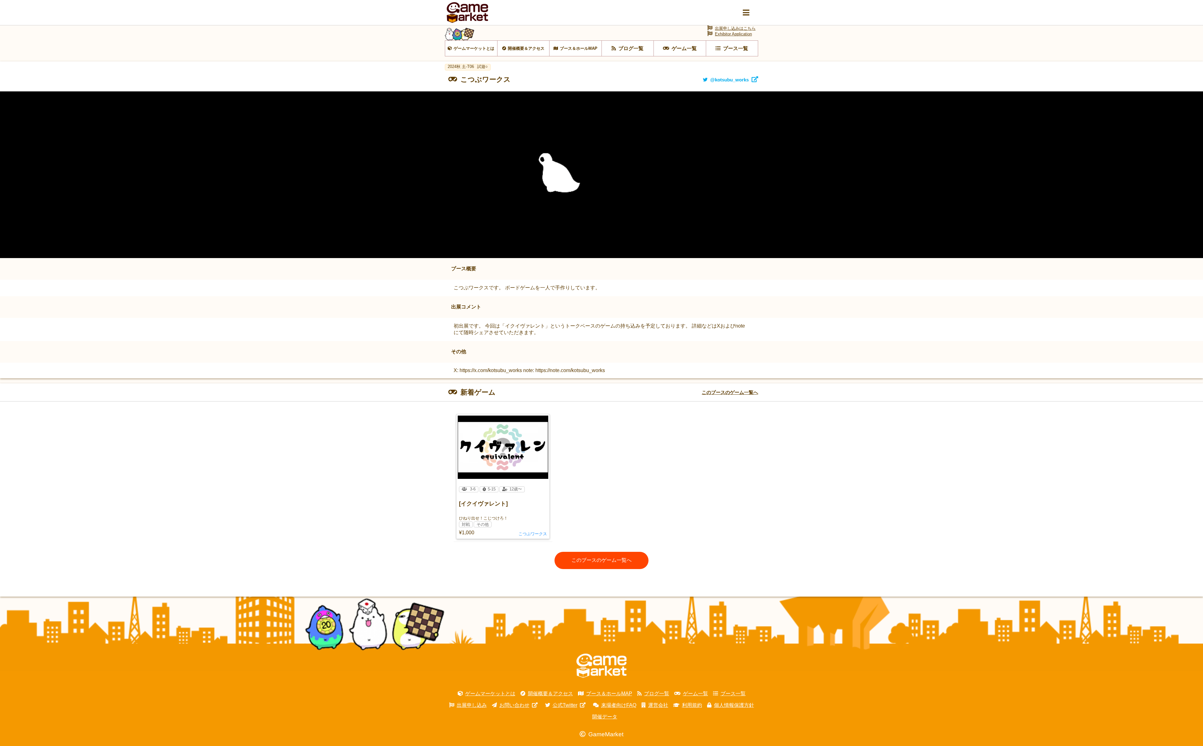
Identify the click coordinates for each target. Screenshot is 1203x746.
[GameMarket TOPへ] (601, 666)
